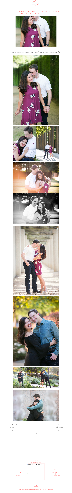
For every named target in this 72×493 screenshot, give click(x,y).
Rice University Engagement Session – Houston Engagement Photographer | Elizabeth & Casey (59, 427)
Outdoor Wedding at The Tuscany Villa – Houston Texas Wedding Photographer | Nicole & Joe (13, 427)
